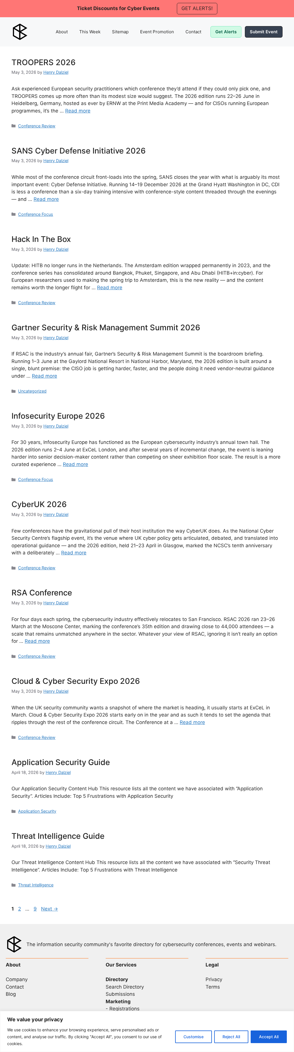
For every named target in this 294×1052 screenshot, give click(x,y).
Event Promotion (157, 31)
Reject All (231, 1036)
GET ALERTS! (197, 8)
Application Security (37, 811)
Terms (213, 987)
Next (49, 909)
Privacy (214, 979)
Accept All (268, 1036)
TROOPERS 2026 (43, 62)
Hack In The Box (41, 239)
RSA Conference (41, 592)
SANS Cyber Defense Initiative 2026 (78, 151)
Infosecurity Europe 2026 (58, 416)
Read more (77, 111)
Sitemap (120, 31)
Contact (193, 31)
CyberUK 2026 (39, 504)
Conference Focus (35, 214)
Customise (193, 1036)
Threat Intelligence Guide (58, 836)
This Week (89, 31)
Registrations (124, 1009)
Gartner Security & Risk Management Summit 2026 (105, 327)
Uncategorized (32, 391)
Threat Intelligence (35, 884)
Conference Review (36, 125)
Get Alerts (226, 31)
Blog (11, 994)
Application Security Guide (60, 762)
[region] (147, 1031)
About (62, 31)
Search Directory (125, 987)
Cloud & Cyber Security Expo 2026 (75, 681)
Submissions (120, 994)
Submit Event (264, 31)
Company (17, 979)
